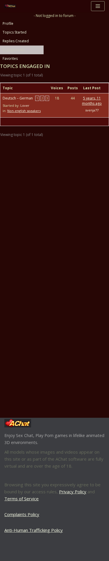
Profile (8, 23)
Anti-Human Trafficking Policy (33, 530)
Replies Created (16, 41)
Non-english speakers (24, 111)
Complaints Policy (21, 514)
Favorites (10, 58)
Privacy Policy (72, 491)
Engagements (14, 49)
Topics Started (14, 32)
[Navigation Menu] (98, 6)
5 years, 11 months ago (92, 101)
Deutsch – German (18, 98)
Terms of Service (21, 498)
